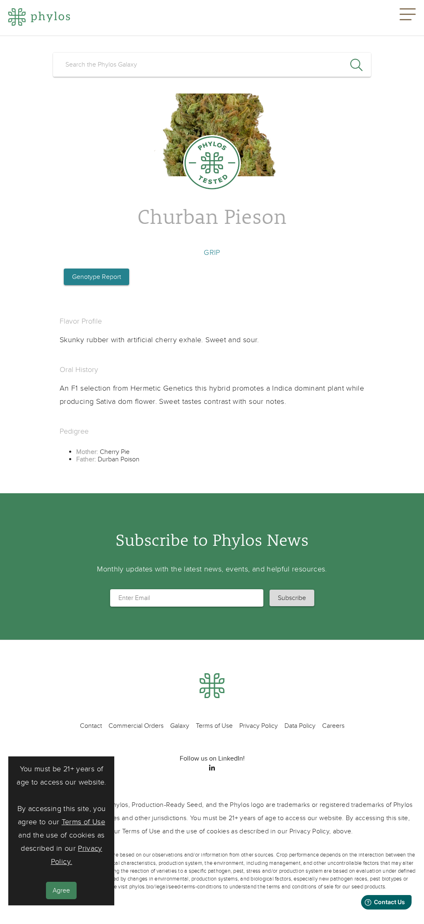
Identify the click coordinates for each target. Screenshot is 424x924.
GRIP (212, 252)
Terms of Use (83, 822)
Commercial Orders (136, 726)
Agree (61, 890)
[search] (212, 65)
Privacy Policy (258, 726)
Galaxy (179, 726)
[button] (408, 17)
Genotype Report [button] (96, 277)
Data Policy (300, 726)
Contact (91, 726)
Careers (333, 726)
